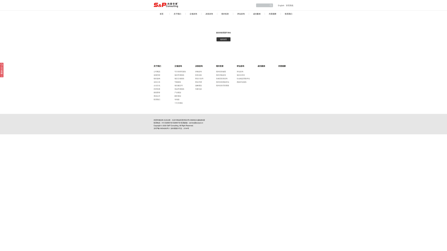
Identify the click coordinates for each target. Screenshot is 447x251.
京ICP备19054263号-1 (162, 128)
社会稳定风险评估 (243, 78)
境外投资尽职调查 (222, 85)
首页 (161, 13)
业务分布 (157, 82)
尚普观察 (272, 13)
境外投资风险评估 (222, 82)
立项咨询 (193, 13)
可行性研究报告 (180, 71)
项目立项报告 (179, 78)
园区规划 (177, 96)
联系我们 (288, 13)
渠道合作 (157, 96)
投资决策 (198, 75)
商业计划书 (199, 78)
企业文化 (157, 85)
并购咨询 (198, 71)
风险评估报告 (242, 82)
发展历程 (157, 75)
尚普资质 (157, 89)
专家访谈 (198, 89)
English (281, 5)
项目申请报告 (179, 75)
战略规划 (198, 85)
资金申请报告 (179, 89)
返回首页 (223, 39)
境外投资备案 (221, 71)
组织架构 (157, 78)
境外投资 (225, 13)
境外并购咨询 (221, 75)
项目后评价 (241, 75)
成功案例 (257, 13)
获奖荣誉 (157, 92)
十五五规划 (178, 103)
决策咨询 (209, 13)
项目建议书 (178, 85)
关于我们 (177, 13)
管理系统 (289, 5)
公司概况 (157, 71)
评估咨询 (241, 13)
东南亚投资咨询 (221, 78)
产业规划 (177, 92)
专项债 (176, 99)
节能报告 (177, 82)
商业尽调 (198, 82)
